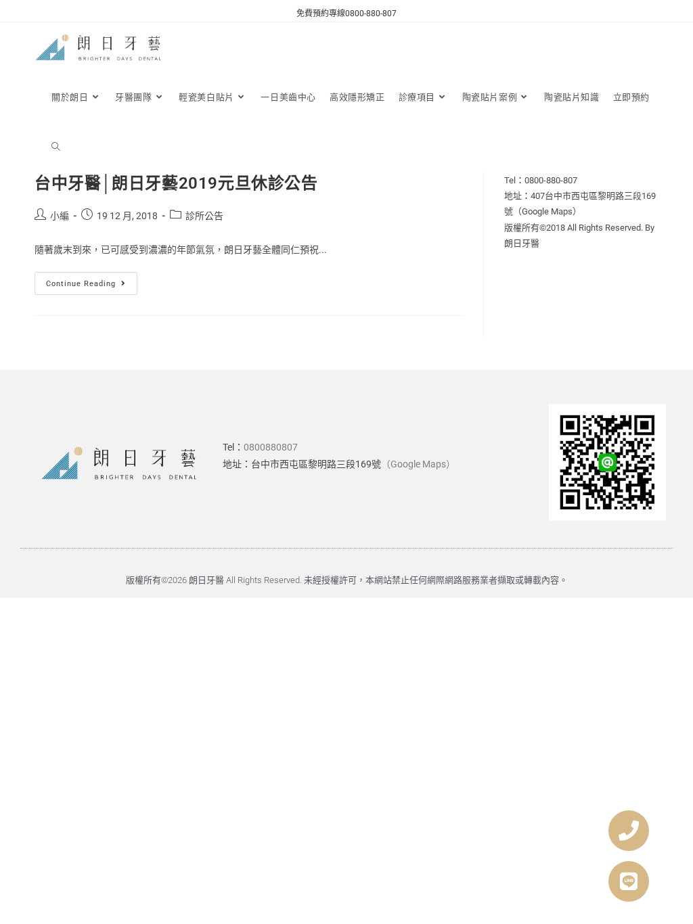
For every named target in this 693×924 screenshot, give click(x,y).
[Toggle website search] (56, 147)
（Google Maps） (418, 464)
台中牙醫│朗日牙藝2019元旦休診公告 (176, 183)
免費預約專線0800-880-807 (346, 13)
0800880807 (271, 447)
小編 (59, 215)
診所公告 (204, 215)
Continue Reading (91, 280)
